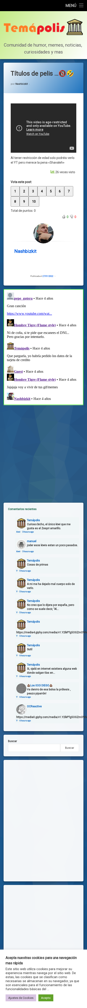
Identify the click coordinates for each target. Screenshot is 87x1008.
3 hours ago (28, 532)
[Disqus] (43, 346)
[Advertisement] (43, 450)
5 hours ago (25, 571)
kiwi (18, 532)
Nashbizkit (21, 83)
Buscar (12, 741)
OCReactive (34, 706)
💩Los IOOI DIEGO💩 (40, 685)
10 (34, 201)
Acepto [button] (46, 998)
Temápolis (33, 520)
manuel (31, 541)
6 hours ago (25, 636)
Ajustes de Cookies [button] (20, 998)
